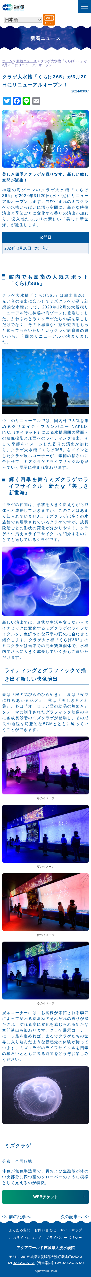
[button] (45, 1197)
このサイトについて (25, 1238)
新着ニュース (26, 61)
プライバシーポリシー (64, 1238)
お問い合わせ (45, 1230)
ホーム (7, 61)
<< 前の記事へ (16, 1216)
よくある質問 (20, 1230)
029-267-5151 (24, 1263)
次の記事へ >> (74, 1216)
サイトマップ (71, 1230)
